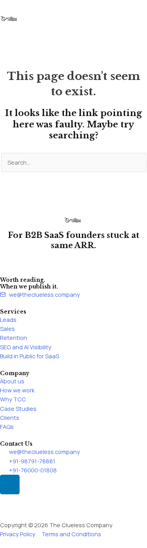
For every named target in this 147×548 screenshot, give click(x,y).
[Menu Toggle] (74, 32)
